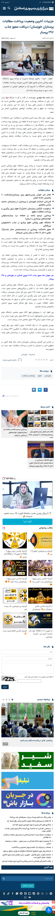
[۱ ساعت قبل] (27, 720)
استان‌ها (32, 354)
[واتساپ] (25, 898)
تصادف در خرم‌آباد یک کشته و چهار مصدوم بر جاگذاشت (31, 847)
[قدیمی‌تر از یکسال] (41, 419)
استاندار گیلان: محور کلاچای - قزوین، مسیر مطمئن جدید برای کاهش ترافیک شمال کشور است (26, 856)
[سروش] (21, 894)
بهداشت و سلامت (28, 375)
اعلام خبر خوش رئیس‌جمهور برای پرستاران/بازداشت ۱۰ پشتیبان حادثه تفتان (26, 196)
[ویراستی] (17, 894)
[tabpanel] (27, 725)
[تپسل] (3, 478)
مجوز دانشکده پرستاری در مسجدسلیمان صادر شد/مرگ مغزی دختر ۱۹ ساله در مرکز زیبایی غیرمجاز (26, 231)
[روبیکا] (42, 894)
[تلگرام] (51, 894)
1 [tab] (12, 699)
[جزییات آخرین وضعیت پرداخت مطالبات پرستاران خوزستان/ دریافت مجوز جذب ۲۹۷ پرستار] (27, 58)
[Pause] (5, 506)
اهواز (39, 375)
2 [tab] (9, 699)
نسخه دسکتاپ (28, 885)
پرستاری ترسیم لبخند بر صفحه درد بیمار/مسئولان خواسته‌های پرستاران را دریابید (26, 217)
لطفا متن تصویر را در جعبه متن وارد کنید (39, 677)
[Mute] (9, 506)
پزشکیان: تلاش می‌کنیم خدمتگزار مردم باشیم (36, 740)
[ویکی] (30, 898)
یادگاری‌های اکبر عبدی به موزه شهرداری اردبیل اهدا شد (31, 824)
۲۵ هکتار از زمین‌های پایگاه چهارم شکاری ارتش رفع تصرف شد (29, 821)
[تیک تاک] (8, 894)
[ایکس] (46, 894)
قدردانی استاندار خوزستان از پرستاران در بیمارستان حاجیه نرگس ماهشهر (26, 203)
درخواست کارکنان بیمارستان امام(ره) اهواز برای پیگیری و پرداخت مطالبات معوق (26, 210)
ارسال (5, 687)
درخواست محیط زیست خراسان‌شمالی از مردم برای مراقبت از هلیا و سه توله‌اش (27, 836)
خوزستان (24, 354)
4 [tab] (3, 699)
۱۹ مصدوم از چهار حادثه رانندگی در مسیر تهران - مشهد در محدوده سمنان (28, 842)
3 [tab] (6, 699)
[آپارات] (38, 894)
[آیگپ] (30, 894)
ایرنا (31, 8)
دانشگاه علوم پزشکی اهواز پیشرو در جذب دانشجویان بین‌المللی (26, 224)
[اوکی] (4, 894)
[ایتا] (25, 894)
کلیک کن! (27, 522)
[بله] (34, 894)
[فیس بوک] (12, 894)
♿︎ (49, 909)
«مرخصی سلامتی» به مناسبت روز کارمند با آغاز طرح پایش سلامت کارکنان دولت (28, 830)
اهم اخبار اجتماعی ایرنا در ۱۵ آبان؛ (42, 429)
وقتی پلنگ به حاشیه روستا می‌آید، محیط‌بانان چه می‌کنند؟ (30, 817)
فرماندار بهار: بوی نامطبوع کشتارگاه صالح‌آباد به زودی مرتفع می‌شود (27, 851)
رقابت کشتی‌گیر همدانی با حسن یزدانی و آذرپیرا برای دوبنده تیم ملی (26, 861)
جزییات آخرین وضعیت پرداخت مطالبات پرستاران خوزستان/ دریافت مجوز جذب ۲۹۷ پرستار (28, 27)
